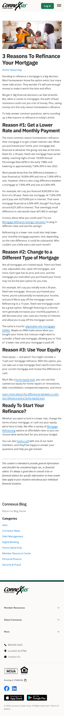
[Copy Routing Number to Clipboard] (25, 680)
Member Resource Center (16, 553)
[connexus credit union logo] (15, 6)
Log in (47, 6)
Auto (5, 525)
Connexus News (11, 530)
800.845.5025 (15, 645)
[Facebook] (6, 690)
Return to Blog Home (14, 511)
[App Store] (14, 699)
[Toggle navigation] (59, 5)
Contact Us (14, 656)
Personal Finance (11, 559)
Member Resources (14, 607)
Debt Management (12, 536)
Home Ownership (12, 547)
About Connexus (13, 619)
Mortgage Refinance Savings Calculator (24, 222)
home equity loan (25, 379)
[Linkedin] (14, 690)
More (7, 631)
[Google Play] (37, 699)
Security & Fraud (11, 564)
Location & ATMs (17, 650)
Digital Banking (10, 542)
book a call (23, 441)
